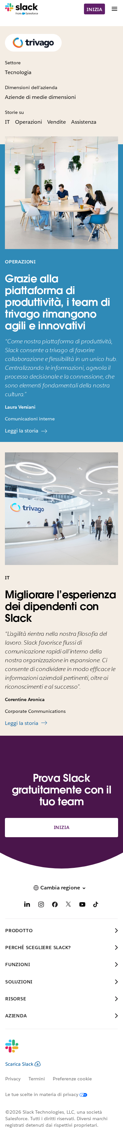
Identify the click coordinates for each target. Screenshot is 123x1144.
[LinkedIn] (27, 905)
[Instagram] (41, 905)
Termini (37, 1079)
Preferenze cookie (72, 1079)
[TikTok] (96, 905)
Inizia (94, 9)
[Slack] (21, 9)
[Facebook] (55, 905)
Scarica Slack (19, 1064)
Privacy (13, 1079)
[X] (69, 905)
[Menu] (114, 9)
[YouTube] (82, 905)
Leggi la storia (21, 430)
